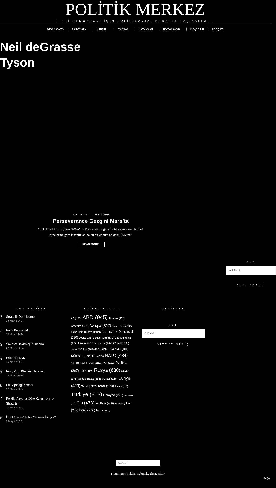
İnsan (120, 403)
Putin (86, 370)
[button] (271, 270)
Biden (77, 331)
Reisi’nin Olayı (16, 358)
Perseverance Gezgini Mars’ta (91, 221)
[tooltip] (254, 11)
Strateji (110, 378)
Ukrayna (113, 395)
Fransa (104, 343)
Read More (90, 244)
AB (76, 318)
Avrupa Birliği (122, 326)
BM (113, 332)
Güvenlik (121, 343)
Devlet (85, 337)
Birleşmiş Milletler (96, 332)
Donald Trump (103, 337)
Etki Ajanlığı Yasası (19, 385)
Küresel (81, 356)
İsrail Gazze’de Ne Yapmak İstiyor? (31, 417)
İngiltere (104, 403)
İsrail (87, 410)
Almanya (116, 318)
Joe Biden (104, 349)
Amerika (79, 325)
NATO (116, 355)
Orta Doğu (93, 363)
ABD (95, 317)
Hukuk (76, 349)
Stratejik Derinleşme (20, 316)
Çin (85, 402)
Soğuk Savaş (89, 378)
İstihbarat (103, 410)
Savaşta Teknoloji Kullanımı (25, 344)
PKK (108, 362)
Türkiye (86, 394)
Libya (98, 356)
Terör (105, 386)
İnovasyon (101, 215)
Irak (88, 349)
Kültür (121, 349)
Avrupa (100, 326)
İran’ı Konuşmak (17, 330)
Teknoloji (89, 386)
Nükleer (78, 363)
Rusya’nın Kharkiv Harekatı (25, 371)
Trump (121, 386)
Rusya (107, 370)
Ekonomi (87, 343)
